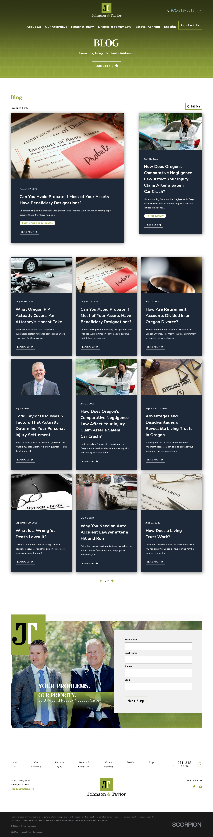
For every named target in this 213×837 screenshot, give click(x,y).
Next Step (135, 700)
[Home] (106, 10)
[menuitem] (14, 832)
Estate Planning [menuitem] (147, 26)
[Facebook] (194, 786)
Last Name (131, 653)
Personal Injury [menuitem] (82, 26)
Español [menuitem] (170, 26)
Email (128, 680)
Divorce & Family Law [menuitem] (114, 26)
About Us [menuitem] (34, 26)
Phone (128, 666)
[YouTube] (200, 786)
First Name (131, 639)
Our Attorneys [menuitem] (56, 26)
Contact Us (190, 25)
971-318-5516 (182, 10)
